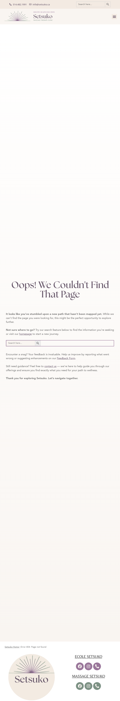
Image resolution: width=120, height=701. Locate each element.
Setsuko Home (12, 647)
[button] (114, 16)
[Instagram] (88, 666)
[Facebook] (80, 666)
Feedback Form (66, 358)
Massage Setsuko (88, 676)
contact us (50, 366)
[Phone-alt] (97, 666)
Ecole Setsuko (88, 656)
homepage (25, 334)
